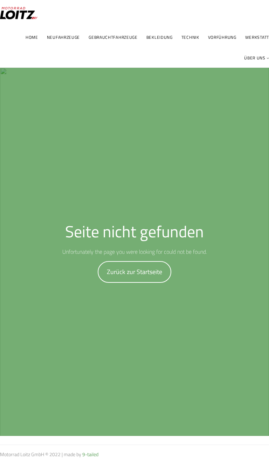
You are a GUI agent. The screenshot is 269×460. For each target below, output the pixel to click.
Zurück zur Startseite (134, 271)
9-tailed (90, 454)
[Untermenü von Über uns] (268, 58)
